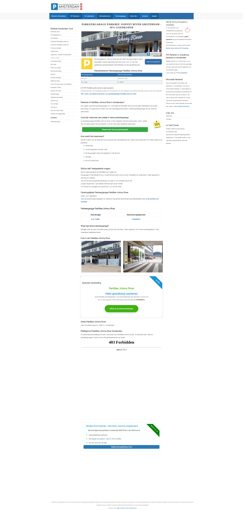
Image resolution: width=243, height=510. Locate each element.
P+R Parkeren (74, 16)
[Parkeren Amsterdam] (76, 6)
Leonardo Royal (56, 61)
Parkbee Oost (55, 31)
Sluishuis (54, 107)
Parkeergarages (120, 16)
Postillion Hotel (56, 87)
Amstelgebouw (56, 35)
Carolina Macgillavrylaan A (59, 41)
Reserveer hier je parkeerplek (115, 129)
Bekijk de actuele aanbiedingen (121, 309)
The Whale (54, 104)
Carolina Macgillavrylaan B (59, 45)
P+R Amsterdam (181, 73)
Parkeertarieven (104, 16)
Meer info (133, 16)
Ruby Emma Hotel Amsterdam (61, 84)
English (154, 16)
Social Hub (54, 100)
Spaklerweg (55, 94)
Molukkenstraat (56, 71)
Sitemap (169, 116)
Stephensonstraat (57, 97)
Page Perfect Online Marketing (126, 508)
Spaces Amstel (56, 91)
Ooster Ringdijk (56, 77)
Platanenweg (55, 81)
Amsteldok (54, 38)
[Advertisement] (121, 473)
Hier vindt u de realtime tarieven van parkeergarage (108, 94)
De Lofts (53, 64)
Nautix (53, 74)
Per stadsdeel (89, 16)
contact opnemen (183, 106)
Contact (168, 119)
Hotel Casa (54, 51)
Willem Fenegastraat (58, 114)
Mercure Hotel (56, 68)
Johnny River (55, 58)
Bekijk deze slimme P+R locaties (177, 48)
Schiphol (145, 16)
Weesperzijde (55, 121)
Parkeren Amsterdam (58, 16)
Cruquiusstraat (56, 48)
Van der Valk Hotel (57, 110)
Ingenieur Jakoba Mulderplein (61, 54)
